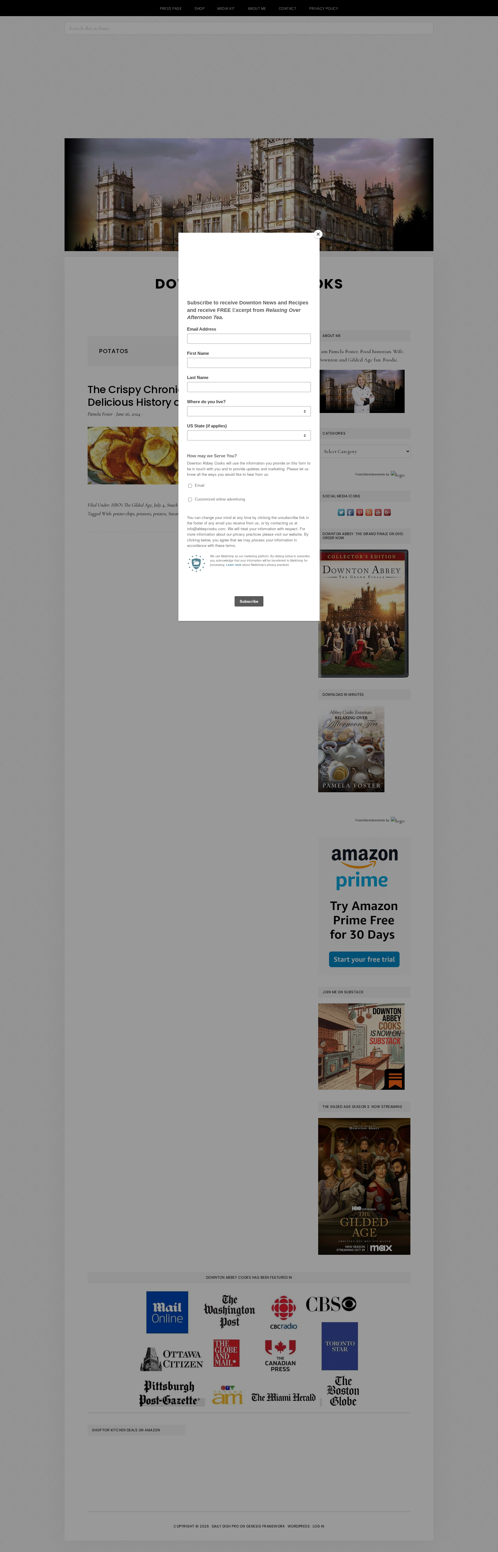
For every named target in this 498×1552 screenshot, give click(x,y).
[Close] (318, 234)
